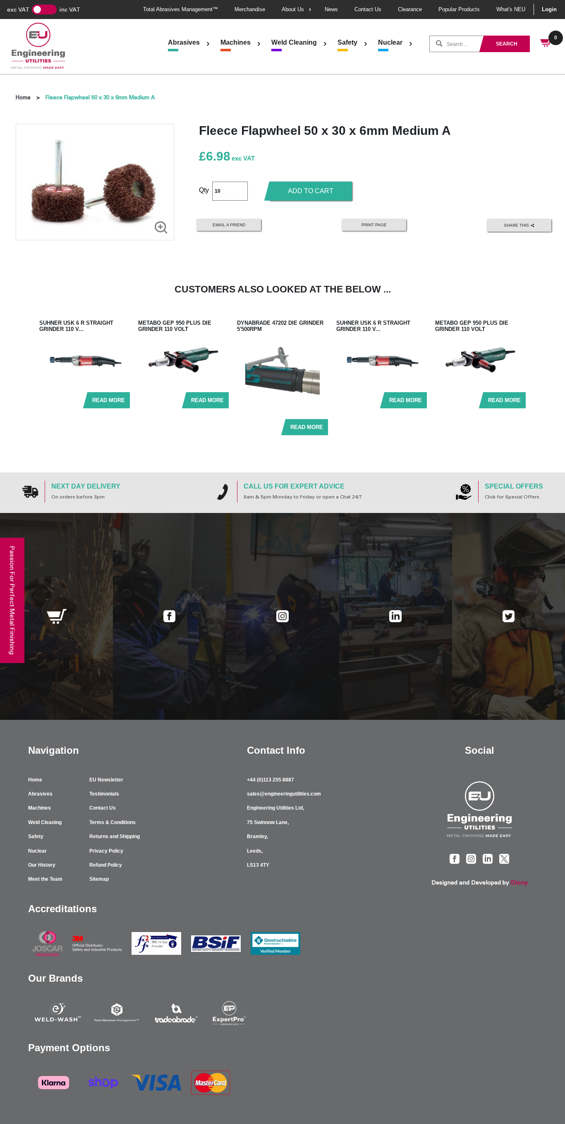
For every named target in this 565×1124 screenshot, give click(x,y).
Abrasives (184, 42)
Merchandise (250, 9)
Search (506, 44)
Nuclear (390, 42)
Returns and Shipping (114, 836)
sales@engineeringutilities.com (284, 794)
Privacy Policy (106, 851)
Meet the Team (45, 879)
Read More (108, 400)
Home (23, 97)
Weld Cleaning (294, 42)
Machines (235, 42)
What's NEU (510, 9)
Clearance (410, 9)
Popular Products (459, 9)
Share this (517, 225)
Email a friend (229, 225)
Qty (204, 190)
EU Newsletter (106, 780)
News (331, 9)
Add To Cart (310, 190)
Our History (41, 865)
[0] (546, 44)
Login (549, 9)
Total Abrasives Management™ (180, 9)
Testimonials (104, 794)
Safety (347, 42)
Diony (519, 882)
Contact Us (367, 9)
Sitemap (99, 879)
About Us (293, 9)
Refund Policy (105, 865)
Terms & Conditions (112, 822)
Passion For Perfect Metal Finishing (12, 600)
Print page (374, 225)
